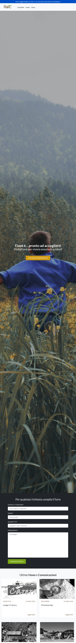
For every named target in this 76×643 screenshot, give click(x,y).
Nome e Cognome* (16, 505)
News (33, 7)
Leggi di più (31, 614)
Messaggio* (13, 530)
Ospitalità (20, 7)
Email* (10, 513)
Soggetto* (12, 522)
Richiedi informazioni (38, 258)
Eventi (28, 7)
